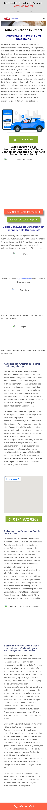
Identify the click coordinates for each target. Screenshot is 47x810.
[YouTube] (30, 11)
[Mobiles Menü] (44, 18)
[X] (16, 11)
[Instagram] (21, 11)
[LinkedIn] (24, 11)
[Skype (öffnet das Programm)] (27, 11)
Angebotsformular (24, 278)
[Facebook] (18, 11)
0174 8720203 (23, 6)
